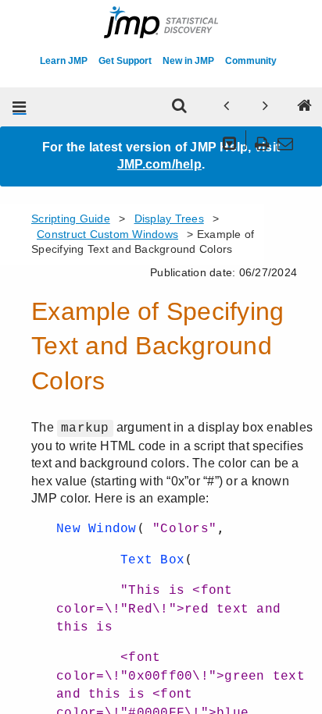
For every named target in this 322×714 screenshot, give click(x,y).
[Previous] (226, 106)
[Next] (265, 106)
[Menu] (19, 106)
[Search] (179, 106)
